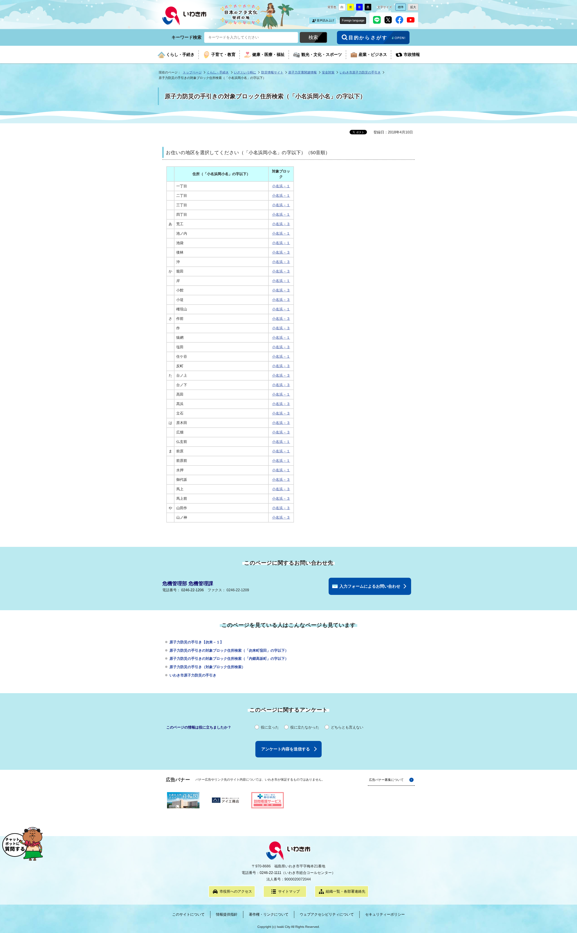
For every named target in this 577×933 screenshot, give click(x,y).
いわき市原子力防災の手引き (360, 72)
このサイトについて (188, 914)
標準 (402, 8)
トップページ (192, 72)
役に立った (270, 727)
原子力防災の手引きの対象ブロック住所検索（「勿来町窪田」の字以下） (228, 650)
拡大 (414, 8)
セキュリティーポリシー (385, 914)
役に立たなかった (304, 727)
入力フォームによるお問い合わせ (369, 586)
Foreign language (353, 20)
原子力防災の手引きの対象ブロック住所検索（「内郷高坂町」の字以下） (228, 658)
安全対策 (328, 72)
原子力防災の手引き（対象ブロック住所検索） (207, 667)
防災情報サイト (272, 72)
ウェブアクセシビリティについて (327, 914)
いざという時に (245, 72)
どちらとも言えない (347, 727)
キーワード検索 (186, 37)
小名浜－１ (281, 186)
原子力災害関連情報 (302, 72)
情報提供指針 (227, 914)
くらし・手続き (218, 72)
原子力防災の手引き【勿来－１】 (196, 642)
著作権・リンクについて (268, 914)
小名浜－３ (281, 224)
